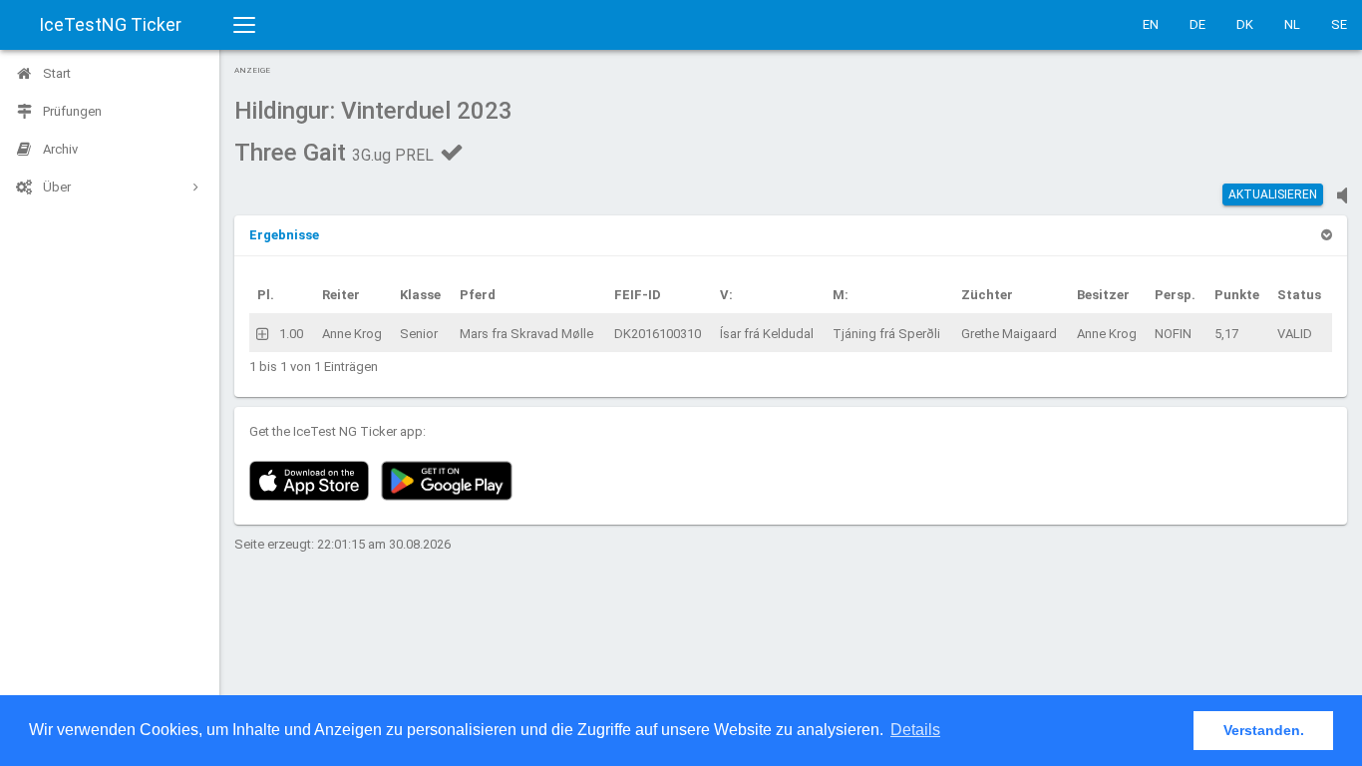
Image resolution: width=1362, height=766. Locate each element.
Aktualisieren (1272, 194)
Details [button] (915, 729)
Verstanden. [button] (1263, 730)
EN (1151, 24)
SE (1339, 24)
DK (1244, 24)
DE (1197, 24)
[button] (284, 234)
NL (1292, 24)
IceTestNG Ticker (110, 24)
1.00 (291, 333)
